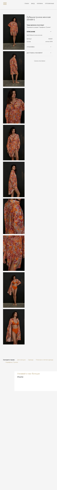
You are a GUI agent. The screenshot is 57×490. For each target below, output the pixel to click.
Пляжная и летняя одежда (44, 360)
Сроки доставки (39, 61)
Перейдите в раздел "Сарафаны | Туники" (39, 27)
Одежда (30, 360)
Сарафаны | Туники (11, 362)
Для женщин (21, 360)
